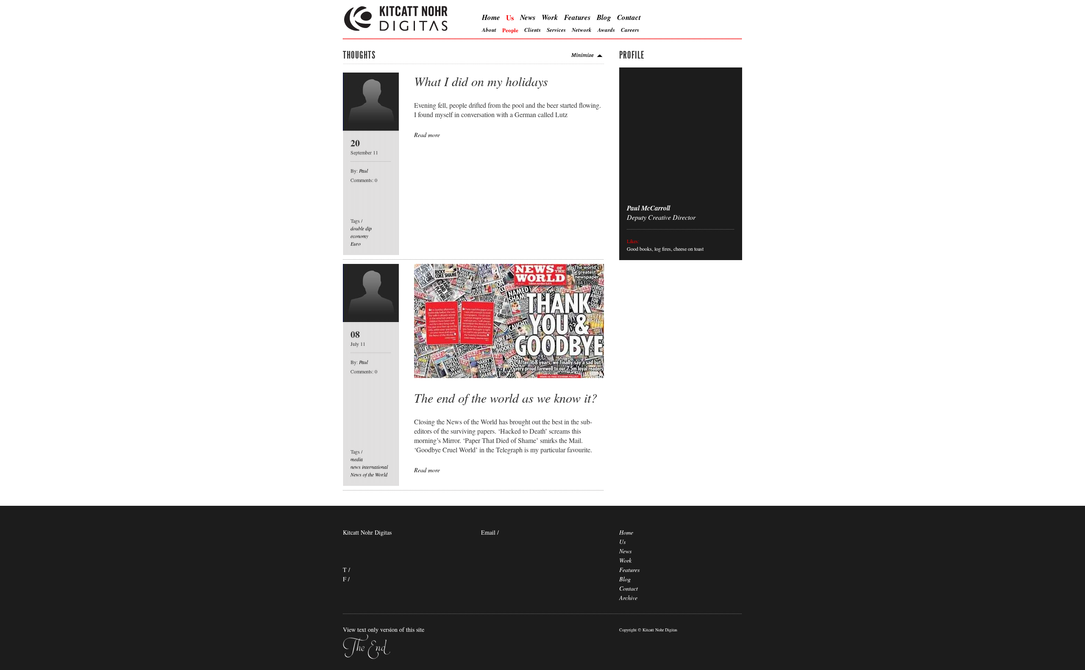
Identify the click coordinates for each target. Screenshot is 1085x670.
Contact (629, 17)
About (489, 30)
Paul (363, 170)
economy (359, 236)
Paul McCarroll (648, 208)
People (510, 30)
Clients (532, 30)
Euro (356, 243)
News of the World (369, 474)
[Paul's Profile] (371, 127)
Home (491, 17)
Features (577, 17)
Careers (630, 30)
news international (369, 466)
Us (510, 17)
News (528, 17)
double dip (361, 228)
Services (556, 30)
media (357, 459)
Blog (604, 17)
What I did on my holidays (481, 81)
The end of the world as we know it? (505, 397)
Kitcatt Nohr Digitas (396, 20)
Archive (628, 598)
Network (582, 30)
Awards (606, 30)
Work (550, 17)
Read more (427, 135)
